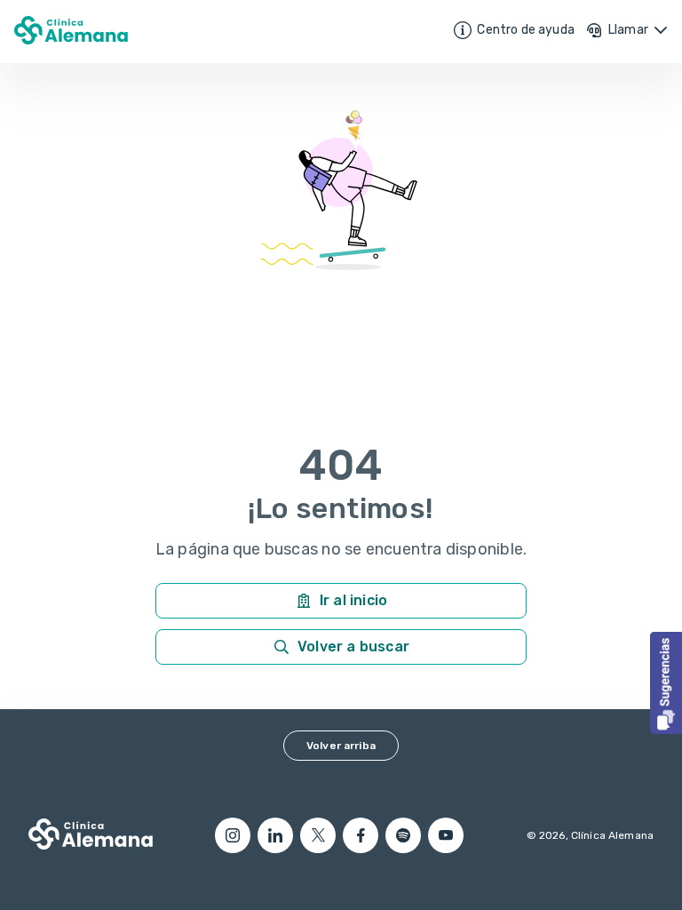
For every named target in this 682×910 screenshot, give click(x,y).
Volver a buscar (353, 646)
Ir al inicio (353, 600)
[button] (666, 683)
